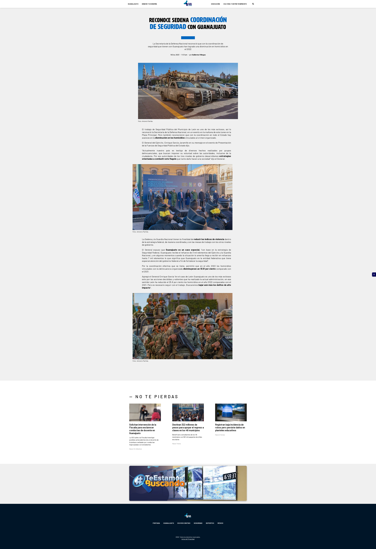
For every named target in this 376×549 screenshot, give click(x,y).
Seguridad (198, 523)
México (220, 523)
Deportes (210, 523)
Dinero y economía (149, 4)
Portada (156, 523)
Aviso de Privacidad (188, 539)
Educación (215, 4)
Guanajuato (133, 4)
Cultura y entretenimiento (235, 4)
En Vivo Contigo (183, 523)
